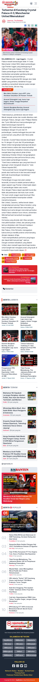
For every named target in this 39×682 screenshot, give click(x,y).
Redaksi (21, 671)
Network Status (11, 671)
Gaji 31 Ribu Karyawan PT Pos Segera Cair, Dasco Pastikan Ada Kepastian (23, 553)
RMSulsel (31, 648)
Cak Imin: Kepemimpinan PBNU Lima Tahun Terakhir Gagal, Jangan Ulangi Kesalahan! (23, 599)
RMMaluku (8, 655)
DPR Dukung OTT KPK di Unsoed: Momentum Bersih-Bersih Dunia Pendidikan (21, 609)
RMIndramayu (32, 655)
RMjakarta (31, 640)
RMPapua (19, 655)
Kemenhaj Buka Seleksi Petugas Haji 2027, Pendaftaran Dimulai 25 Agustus (23, 545)
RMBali (19, 651)
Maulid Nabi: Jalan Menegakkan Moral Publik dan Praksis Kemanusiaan (21, 571)
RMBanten (19, 640)
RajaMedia (8, 640)
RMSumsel (31, 644)
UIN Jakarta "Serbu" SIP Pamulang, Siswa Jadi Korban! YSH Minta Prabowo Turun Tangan (22, 580)
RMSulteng (19, 648)
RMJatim (19, 644)
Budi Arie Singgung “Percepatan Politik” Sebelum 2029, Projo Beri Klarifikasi (21, 590)
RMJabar (8, 644)
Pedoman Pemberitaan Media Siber (20, 675)
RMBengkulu (7, 651)
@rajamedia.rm (7, 464)
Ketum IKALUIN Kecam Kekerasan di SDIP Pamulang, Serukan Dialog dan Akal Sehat (22, 537)
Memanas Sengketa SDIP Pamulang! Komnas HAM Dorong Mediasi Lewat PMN (18, 526)
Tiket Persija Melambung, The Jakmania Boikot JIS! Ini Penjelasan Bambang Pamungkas (22, 561)
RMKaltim (31, 651)
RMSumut (7, 648)
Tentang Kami (19, 673)
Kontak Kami (29, 671)
